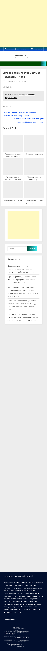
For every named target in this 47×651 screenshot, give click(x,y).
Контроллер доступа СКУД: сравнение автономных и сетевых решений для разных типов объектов (23, 304)
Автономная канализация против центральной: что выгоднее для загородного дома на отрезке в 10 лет (23, 290)
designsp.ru (20, 55)
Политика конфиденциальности (16, 49)
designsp (24, 81)
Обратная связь (36, 49)
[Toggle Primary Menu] (43, 63)
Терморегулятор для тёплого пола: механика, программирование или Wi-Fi (22, 280)
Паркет (8, 107)
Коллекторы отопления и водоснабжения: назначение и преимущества (20, 269)
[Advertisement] (23, 23)
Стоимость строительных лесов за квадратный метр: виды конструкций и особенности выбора (23, 317)
